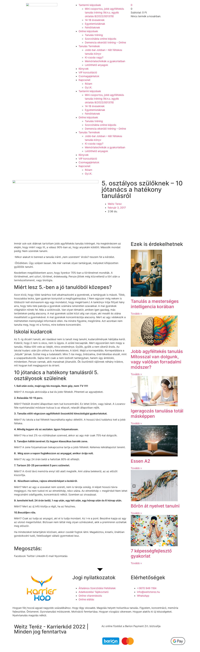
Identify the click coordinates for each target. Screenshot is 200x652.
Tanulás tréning (94, 35)
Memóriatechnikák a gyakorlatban (105, 61)
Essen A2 (140, 461)
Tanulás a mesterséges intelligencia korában (155, 304)
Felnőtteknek (92, 27)
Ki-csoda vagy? (94, 57)
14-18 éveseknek (95, 20)
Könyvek (84, 68)
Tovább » (136, 313)
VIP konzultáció (88, 72)
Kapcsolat (84, 79)
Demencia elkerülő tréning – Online (105, 42)
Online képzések (88, 31)
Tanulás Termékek (89, 46)
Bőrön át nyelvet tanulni (155, 506)
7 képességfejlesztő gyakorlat (151, 553)
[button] (20, 556)
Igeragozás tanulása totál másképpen (157, 413)
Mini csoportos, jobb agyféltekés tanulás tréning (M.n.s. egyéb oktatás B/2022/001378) (104, 12)
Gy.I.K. (88, 87)
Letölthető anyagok (96, 64)
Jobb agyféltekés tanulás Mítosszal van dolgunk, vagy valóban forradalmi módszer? (157, 359)
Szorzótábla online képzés (100, 38)
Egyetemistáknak (95, 23)
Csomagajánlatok (89, 76)
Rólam (88, 83)
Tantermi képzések (90, 5)
